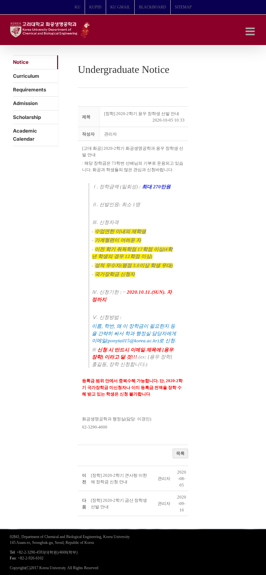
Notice (21, 62)
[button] (110, 134)
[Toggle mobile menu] (251, 31)
